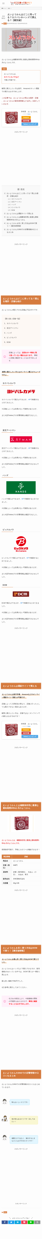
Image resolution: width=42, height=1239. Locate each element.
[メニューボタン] (3, 3)
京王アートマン (16, 202)
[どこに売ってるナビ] (21, 3)
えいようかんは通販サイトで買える (20, 213)
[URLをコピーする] (37, 1222)
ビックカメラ (15, 207)
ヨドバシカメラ (16, 199)
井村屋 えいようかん (29, 112)
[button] (5, 1222)
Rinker (29, 113)
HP (29, 399)
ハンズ (13, 204)
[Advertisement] (21, 158)
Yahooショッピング (29, 124)
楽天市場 (26, 121)
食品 (5, 23)
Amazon (26, 117)
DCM (13, 210)
